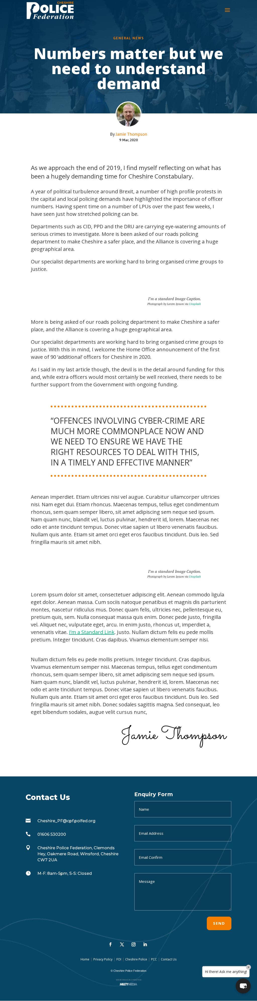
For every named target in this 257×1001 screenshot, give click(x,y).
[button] (243, 985)
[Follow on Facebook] (110, 944)
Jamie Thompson (131, 134)
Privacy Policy (102, 959)
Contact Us (168, 959)
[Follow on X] (122, 944)
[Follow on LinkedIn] (145, 944)
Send (219, 923)
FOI (118, 959)
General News (128, 38)
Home (85, 959)
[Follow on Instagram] (134, 944)
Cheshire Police (136, 959)
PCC (154, 959)
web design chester (128, 979)
